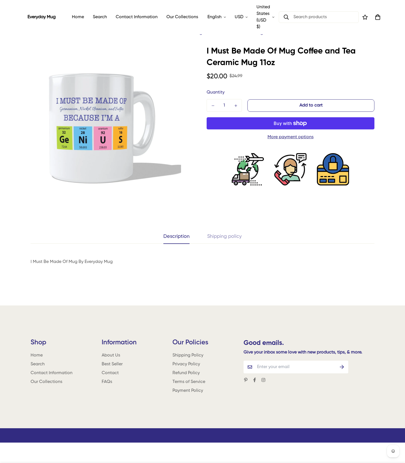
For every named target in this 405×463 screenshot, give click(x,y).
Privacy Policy (186, 364)
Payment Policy (187, 391)
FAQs (107, 382)
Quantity (216, 92)
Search (100, 17)
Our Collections (182, 17)
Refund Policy (186, 373)
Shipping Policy (187, 355)
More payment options (291, 137)
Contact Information (137, 17)
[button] (376, 17)
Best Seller (112, 364)
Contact (110, 373)
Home (78, 17)
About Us (111, 355)
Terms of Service (188, 382)
